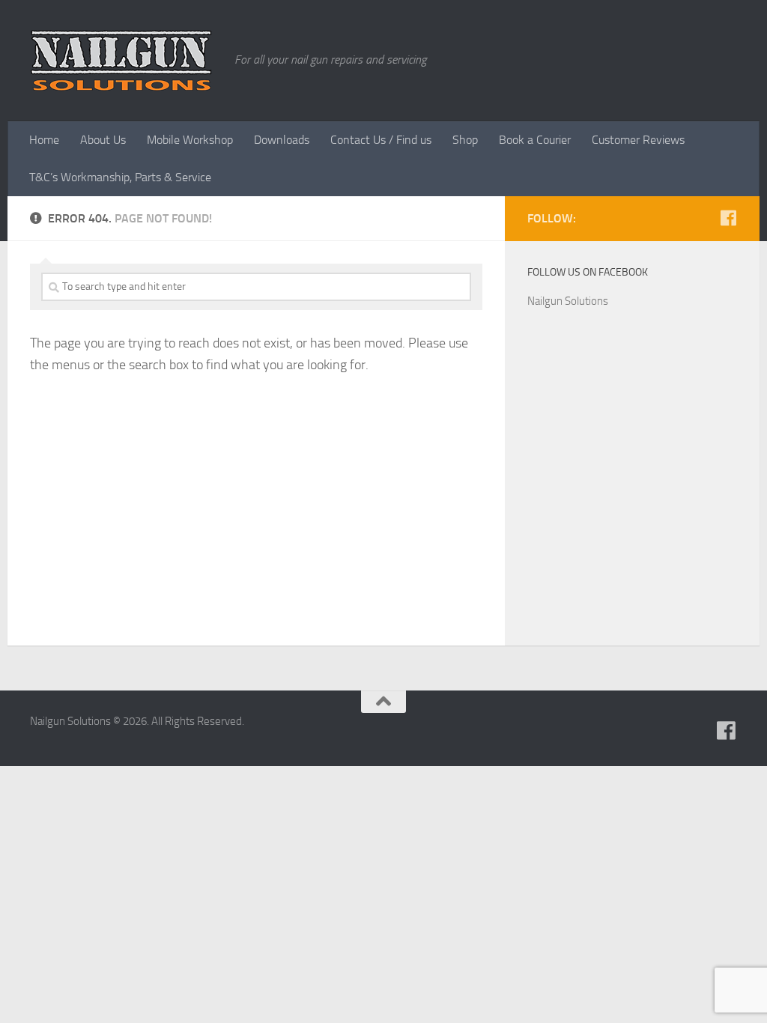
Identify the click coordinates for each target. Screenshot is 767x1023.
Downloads (281, 140)
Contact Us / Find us (380, 140)
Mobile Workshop (190, 140)
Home (44, 140)
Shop (465, 140)
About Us (103, 140)
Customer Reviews (638, 140)
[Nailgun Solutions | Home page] (121, 60)
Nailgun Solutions (567, 301)
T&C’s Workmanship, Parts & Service (120, 177)
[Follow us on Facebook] (728, 218)
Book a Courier (535, 140)
